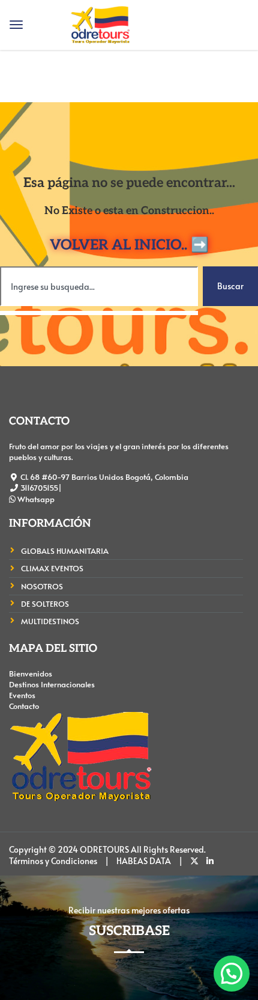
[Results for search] (99, 313)
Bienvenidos (30, 673)
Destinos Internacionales (52, 684)
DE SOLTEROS (45, 603)
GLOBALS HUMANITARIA (65, 550)
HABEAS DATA (143, 861)
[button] (232, 974)
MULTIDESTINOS (50, 621)
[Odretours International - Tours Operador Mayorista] (100, 21)
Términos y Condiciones (53, 861)
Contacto (24, 706)
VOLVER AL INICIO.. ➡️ (129, 245)
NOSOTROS (42, 586)
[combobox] (99, 286)
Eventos (22, 695)
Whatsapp (35, 499)
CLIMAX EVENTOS (52, 568)
